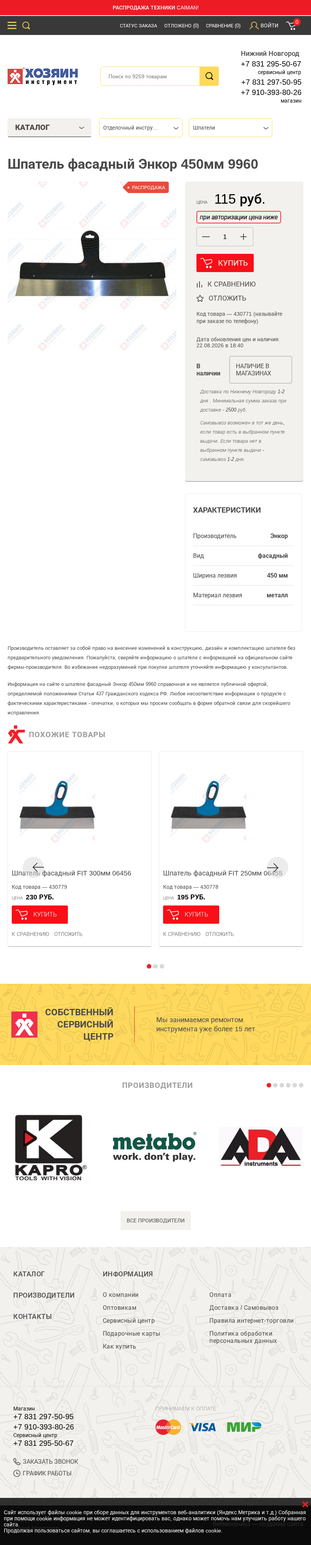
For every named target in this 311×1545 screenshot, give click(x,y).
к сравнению (231, 284)
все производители (156, 1220)
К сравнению (30, 934)
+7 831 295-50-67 (271, 64)
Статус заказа (138, 25)
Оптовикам (120, 1307)
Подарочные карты (131, 1333)
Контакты (32, 1316)
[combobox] (140, 127)
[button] (243, 237)
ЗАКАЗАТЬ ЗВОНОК (50, 1461)
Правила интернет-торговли (251, 1320)
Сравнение (223, 25)
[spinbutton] (224, 237)
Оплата (220, 1295)
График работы (47, 1473)
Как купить (120, 1346)
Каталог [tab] (32, 127)
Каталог (29, 1274)
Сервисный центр (129, 1320)
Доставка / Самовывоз (243, 1307)
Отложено (181, 25)
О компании (121, 1295)
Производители (44, 1295)
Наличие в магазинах (253, 370)
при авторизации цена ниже (239, 217)
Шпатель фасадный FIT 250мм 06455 (223, 873)
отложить (227, 298)
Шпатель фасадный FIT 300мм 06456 (71, 873)
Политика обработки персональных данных (243, 1337)
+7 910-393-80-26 (271, 92)
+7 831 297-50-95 (271, 82)
